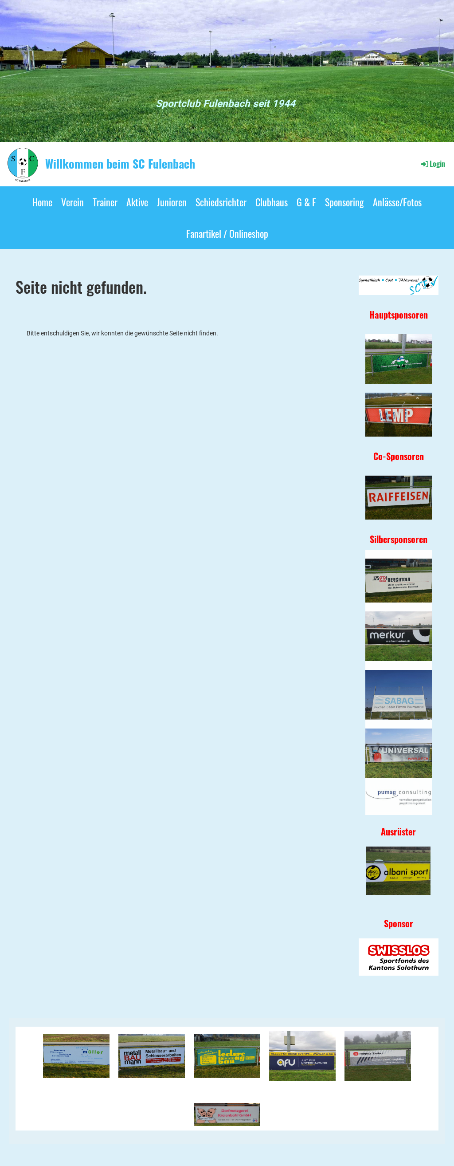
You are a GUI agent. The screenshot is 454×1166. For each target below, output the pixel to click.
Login (437, 163)
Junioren (172, 202)
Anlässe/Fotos (397, 202)
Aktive (137, 202)
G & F (306, 202)
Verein (72, 202)
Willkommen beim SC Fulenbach (120, 164)
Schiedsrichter (221, 202)
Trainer (105, 202)
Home (42, 202)
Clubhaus (271, 202)
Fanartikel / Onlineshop (227, 233)
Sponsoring (344, 202)
